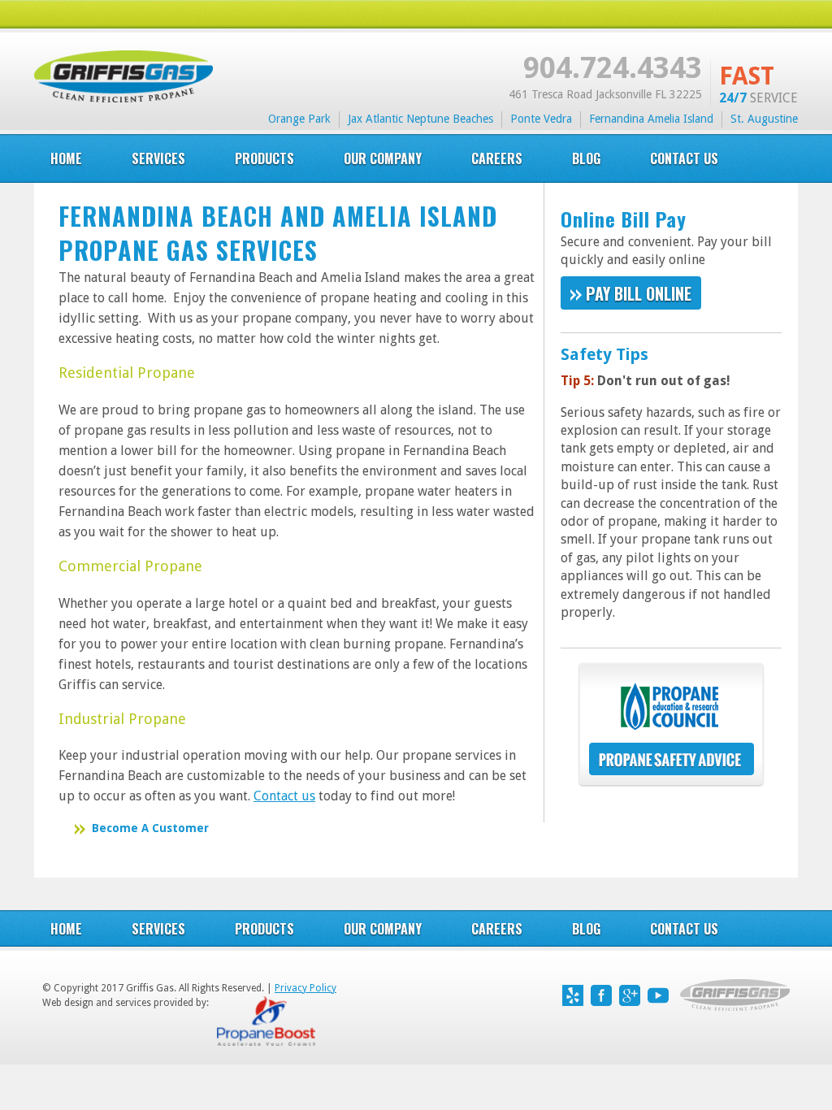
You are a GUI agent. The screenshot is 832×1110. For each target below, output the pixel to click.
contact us (684, 929)
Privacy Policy (305, 988)
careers (496, 158)
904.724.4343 (612, 67)
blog (586, 158)
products (264, 158)
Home (66, 158)
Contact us (284, 796)
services (158, 158)
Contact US (684, 158)
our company (383, 158)
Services (158, 929)
